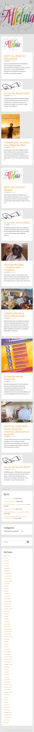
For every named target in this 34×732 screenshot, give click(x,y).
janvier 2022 (7, 682)
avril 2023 (6, 646)
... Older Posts (6, 489)
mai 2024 (6, 616)
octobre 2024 (7, 606)
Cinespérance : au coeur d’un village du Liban (17, 143)
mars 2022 (6, 677)
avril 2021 (6, 702)
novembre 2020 (8, 715)
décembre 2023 (8, 629)
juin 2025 (6, 586)
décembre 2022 (8, 657)
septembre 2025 (8, 581)
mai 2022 (6, 672)
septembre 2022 (8, 664)
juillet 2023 (6, 639)
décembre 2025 (8, 573)
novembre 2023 (8, 631)
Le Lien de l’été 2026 (9, 498)
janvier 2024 (7, 626)
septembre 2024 (8, 609)
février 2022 (7, 679)
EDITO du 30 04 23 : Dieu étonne (15, 57)
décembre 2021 (8, 684)
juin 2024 (6, 614)
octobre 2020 (7, 717)
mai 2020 (6, 722)
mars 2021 (6, 705)
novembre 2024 (8, 603)
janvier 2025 (7, 598)
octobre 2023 (7, 634)
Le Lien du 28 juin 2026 (10, 509)
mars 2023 (6, 649)
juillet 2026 (6, 555)
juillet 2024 (6, 611)
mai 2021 (6, 699)
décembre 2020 (8, 712)
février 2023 (7, 651)
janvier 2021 (7, 710)
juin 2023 (6, 641)
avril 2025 (6, 591)
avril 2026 (6, 563)
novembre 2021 (8, 687)
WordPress (30, 730)
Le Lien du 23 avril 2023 (16, 222)
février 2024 (7, 624)
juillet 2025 (6, 583)
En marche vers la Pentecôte (13, 377)
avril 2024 (6, 619)
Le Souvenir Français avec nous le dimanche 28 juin (17, 512)
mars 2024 (6, 621)
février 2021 (7, 707)
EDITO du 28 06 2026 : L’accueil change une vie (16, 504)
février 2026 (7, 568)
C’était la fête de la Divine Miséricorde (14, 314)
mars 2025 (6, 593)
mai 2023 (6, 644)
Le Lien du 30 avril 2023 (16, 93)
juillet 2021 (6, 694)
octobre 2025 (7, 578)
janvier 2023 (7, 654)
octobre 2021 (7, 689)
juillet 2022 (6, 667)
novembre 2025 (8, 576)
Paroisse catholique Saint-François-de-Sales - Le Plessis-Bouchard (17, 8)
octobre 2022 (7, 662)
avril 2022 (6, 674)
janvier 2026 (7, 571)
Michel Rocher (13, 60)
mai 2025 (6, 588)
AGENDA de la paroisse (10, 501)
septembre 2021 (8, 692)
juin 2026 (6, 558)
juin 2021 (6, 697)
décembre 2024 (8, 601)
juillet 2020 (6, 720)
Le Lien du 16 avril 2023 (16, 467)
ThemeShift (19, 730)
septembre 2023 (8, 636)
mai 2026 (6, 561)
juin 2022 (6, 669)
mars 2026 (6, 566)
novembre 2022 (8, 659)
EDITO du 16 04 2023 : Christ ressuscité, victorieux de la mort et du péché (16, 430)
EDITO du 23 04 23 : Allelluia (15, 188)
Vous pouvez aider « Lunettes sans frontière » (14, 267)
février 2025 (7, 596)
